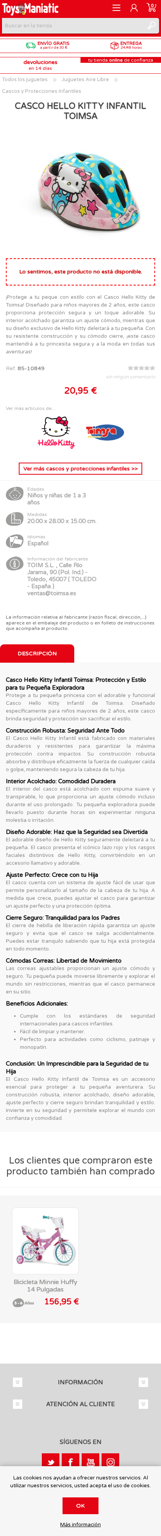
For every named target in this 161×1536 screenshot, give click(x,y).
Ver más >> (80, 468)
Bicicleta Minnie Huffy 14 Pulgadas (45, 1286)
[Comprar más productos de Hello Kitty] (57, 450)
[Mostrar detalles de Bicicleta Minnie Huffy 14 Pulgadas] (45, 1240)
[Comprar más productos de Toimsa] (104, 450)
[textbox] (72, 26)
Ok (80, 1505)
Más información (80, 1525)
